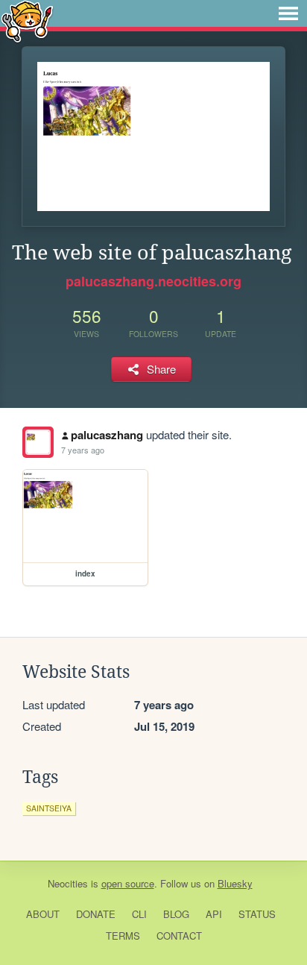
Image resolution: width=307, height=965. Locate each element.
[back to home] (27, 20)
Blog (176, 914)
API (214, 914)
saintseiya (49, 808)
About (43, 914)
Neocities (68, 883)
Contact (179, 935)
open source (127, 883)
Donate (95, 914)
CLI (139, 914)
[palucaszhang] (38, 442)
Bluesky (235, 883)
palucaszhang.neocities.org (153, 281)
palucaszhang (107, 435)
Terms (123, 935)
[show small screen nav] (288, 13)
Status (257, 914)
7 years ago (82, 450)
